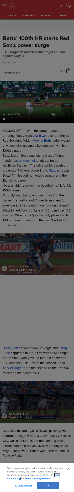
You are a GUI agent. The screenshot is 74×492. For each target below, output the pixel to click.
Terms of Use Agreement (37, 478)
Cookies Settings (23, 485)
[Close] (68, 469)
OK (48, 485)
